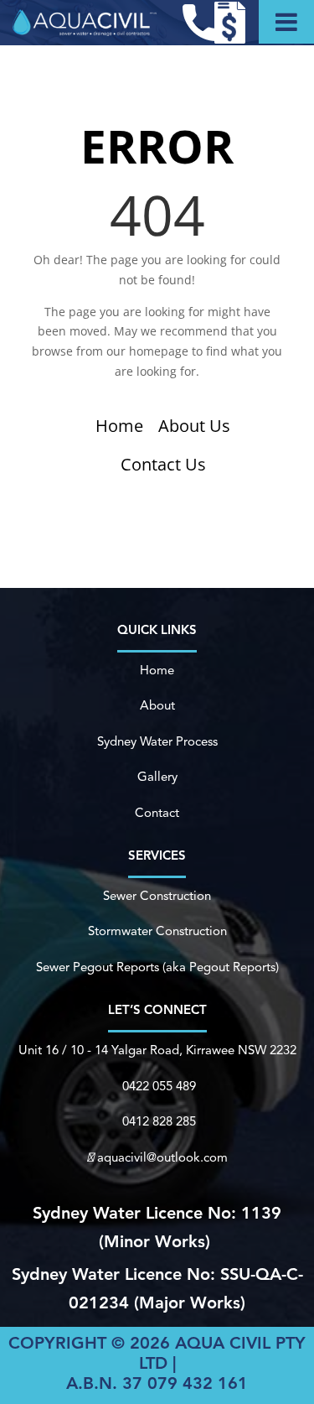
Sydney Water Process (157, 742)
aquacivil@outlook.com (162, 1158)
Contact (157, 814)
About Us (194, 425)
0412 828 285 (159, 1122)
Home (119, 425)
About (157, 706)
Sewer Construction (157, 897)
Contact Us (163, 464)
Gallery (157, 778)
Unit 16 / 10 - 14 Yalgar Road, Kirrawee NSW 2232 (157, 1051)
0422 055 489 (159, 1087)
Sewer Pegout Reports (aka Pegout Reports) (157, 968)
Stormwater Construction (157, 932)
